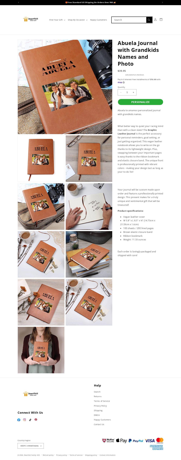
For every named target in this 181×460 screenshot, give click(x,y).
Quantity (121, 87)
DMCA (97, 415)
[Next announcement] (162, 2)
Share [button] (123, 263)
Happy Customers (102, 419)
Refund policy (48, 455)
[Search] (149, 20)
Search (97, 392)
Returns (97, 396)
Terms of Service (102, 401)
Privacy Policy (100, 406)
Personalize (140, 102)
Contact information (107, 455)
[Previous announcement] (18, 2)
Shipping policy (91, 455)
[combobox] (132, 20)
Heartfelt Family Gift (32, 455)
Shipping (121, 75)
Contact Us (99, 424)
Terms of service (76, 455)
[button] (57, 20)
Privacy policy (61, 455)
